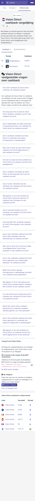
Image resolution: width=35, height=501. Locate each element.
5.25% (20, 405)
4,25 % (20, 419)
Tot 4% (26, 66)
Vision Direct (9, 405)
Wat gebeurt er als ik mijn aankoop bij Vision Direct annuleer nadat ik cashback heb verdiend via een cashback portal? (17, 284)
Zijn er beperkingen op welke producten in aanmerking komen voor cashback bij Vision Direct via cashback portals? (17, 126)
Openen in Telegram (10, 385)
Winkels (24, 8)
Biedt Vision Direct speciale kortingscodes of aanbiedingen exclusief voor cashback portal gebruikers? (17, 272)
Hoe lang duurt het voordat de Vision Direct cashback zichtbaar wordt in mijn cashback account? (17, 114)
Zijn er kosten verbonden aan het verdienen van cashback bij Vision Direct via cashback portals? (17, 186)
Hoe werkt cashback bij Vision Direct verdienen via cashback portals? (16, 89)
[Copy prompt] (32, 365)
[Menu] (2, 2)
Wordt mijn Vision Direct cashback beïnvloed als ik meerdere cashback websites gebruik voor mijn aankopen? (16, 308)
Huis (4, 8)
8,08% (20, 414)
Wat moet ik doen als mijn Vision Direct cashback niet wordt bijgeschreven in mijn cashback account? (17, 150)
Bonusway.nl (13, 66)
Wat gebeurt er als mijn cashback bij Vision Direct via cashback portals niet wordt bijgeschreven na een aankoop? (16, 332)
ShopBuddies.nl (14, 61)
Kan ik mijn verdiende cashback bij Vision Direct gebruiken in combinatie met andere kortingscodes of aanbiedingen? (17, 320)
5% (19, 424)
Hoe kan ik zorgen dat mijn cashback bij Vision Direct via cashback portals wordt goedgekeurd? (17, 162)
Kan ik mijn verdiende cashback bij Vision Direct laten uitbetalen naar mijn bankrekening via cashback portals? (17, 236)
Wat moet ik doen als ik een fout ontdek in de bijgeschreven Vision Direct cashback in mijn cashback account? (17, 248)
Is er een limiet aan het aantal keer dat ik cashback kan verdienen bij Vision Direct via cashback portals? (17, 296)
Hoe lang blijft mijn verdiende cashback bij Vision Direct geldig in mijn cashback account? (17, 224)
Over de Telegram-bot (9, 388)
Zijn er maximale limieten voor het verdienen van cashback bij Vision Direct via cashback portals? (17, 212)
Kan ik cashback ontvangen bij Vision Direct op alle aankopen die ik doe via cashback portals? (16, 174)
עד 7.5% (20, 429)
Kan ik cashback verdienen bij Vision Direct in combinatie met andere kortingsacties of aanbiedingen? (15, 138)
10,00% (26, 61)
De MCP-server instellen (9, 369)
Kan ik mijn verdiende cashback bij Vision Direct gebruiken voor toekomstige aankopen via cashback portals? (17, 260)
